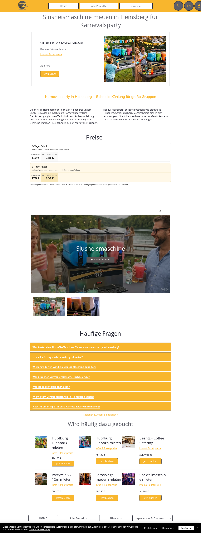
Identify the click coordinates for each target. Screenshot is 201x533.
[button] (49, 74)
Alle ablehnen (168, 528)
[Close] (197, 528)
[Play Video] (48, 306)
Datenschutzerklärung (39, 529)
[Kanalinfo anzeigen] (167, 211)
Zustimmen (186, 528)
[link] (66, 43)
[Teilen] (160, 211)
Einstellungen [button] (150, 528)
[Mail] (189, 6)
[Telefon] (178, 6)
